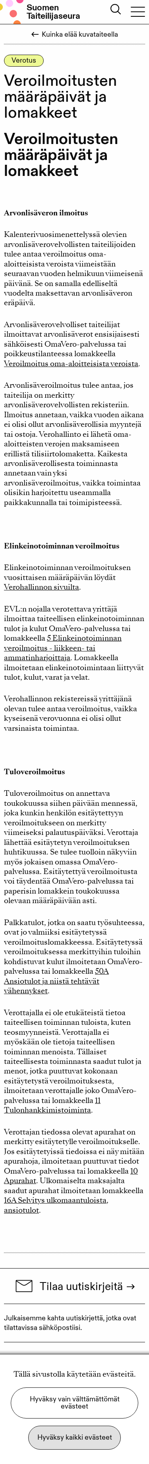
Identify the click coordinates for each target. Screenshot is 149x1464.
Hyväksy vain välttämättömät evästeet (75, 1403)
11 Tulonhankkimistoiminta (52, 1105)
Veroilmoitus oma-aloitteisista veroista (71, 363)
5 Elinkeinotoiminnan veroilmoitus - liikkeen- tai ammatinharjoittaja (63, 648)
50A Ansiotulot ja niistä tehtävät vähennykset (56, 981)
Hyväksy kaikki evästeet (74, 1437)
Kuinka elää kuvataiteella (80, 34)
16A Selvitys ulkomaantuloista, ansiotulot (56, 1205)
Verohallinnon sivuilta (41, 587)
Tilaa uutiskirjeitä (81, 1286)
